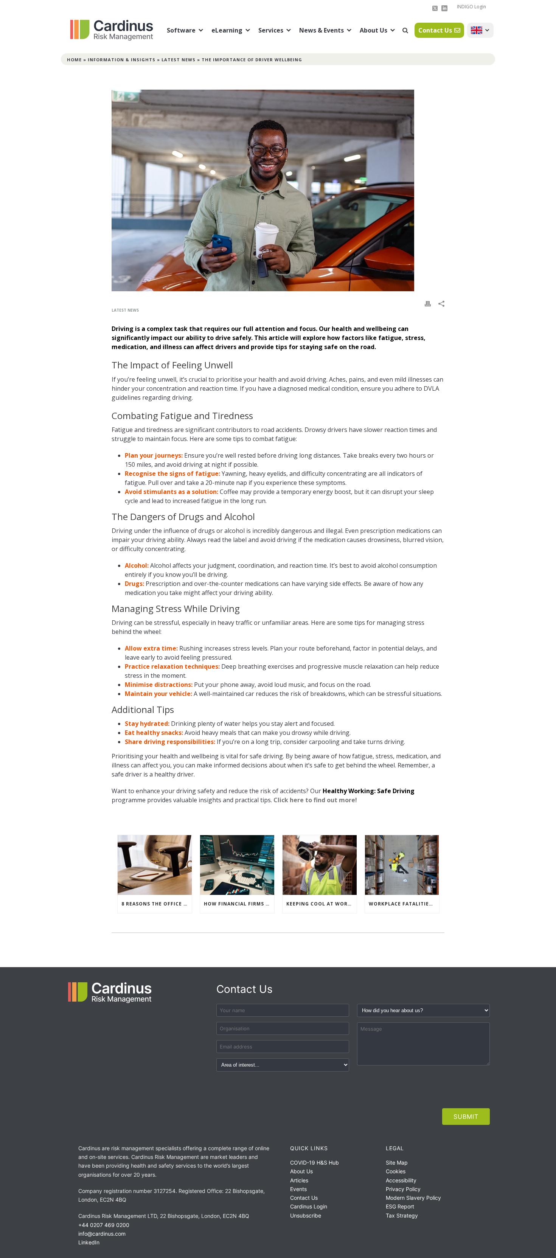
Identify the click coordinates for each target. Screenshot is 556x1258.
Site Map (397, 1162)
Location (480, 30)
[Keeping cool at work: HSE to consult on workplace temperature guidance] (320, 865)
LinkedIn (88, 1242)
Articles (299, 1180)
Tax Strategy (402, 1215)
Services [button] (270, 30)
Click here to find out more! (315, 800)
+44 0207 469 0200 (103, 1225)
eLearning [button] (226, 30)
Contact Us (435, 30)
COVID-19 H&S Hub (314, 1162)
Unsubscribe (305, 1215)
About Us (373, 30)
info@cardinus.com (102, 1233)
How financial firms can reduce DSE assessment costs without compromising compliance (239, 904)
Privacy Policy (403, 1189)
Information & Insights (121, 59)
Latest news (179, 59)
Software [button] (181, 30)
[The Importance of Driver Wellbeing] (278, 190)
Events (298, 1189)
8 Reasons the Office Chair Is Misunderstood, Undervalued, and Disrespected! (156, 904)
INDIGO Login (471, 6)
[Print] (428, 303)
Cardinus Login (308, 1206)
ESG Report (400, 1206)
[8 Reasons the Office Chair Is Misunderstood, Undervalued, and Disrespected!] (155, 865)
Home (74, 59)
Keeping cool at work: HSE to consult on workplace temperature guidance (321, 904)
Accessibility (401, 1180)
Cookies (395, 1171)
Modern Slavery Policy (413, 1197)
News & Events (321, 30)
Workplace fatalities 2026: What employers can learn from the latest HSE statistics (404, 904)
